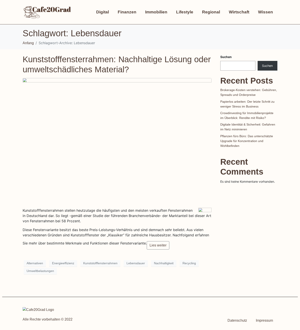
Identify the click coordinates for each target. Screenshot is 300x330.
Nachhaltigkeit (163, 263)
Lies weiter (158, 245)
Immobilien (156, 12)
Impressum (264, 320)
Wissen (265, 12)
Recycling (189, 263)
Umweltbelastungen (40, 271)
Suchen (226, 57)
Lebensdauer (136, 263)
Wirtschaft (239, 12)
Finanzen (127, 12)
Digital (102, 12)
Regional (211, 12)
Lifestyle (184, 12)
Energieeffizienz (63, 263)
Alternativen (35, 263)
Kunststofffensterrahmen (100, 263)
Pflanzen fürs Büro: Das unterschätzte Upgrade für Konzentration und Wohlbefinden (246, 141)
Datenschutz (237, 320)
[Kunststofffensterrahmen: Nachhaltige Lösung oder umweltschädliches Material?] (117, 141)
